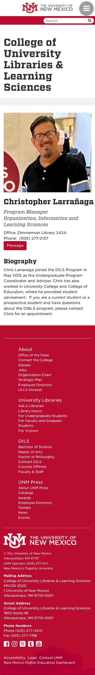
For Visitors (28, 431)
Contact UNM (50, 658)
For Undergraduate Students (42, 416)
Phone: (10, 238)
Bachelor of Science (35, 447)
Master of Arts (30, 452)
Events (24, 518)
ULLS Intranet (30, 390)
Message (15, 245)
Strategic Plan (30, 380)
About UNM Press (33, 488)
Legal (32, 658)
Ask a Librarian (31, 406)
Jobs (22, 370)
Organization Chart (34, 375)
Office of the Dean (33, 355)
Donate (24, 365)
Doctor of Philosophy (36, 457)
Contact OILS (29, 462)
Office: (10, 233)
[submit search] (89, 20)
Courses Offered (32, 467)
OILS (23, 441)
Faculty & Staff (30, 472)
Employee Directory (35, 385)
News (23, 512)
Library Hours (30, 411)
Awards (24, 498)
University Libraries (40, 400)
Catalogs (25, 493)
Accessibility (14, 658)
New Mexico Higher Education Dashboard (39, 663)
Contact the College (35, 360)
